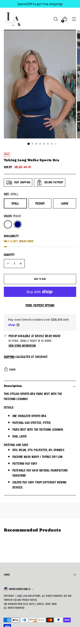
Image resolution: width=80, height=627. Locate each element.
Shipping (9, 357)
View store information (22, 345)
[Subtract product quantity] (8, 263)
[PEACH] (8, 224)
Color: (12, 216)
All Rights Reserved (14, 608)
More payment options (40, 305)
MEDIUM (40, 203)
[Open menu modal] (74, 19)
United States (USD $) (19, 589)
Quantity (9, 254)
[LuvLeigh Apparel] (13, 18)
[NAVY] (18, 224)
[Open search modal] (55, 19)
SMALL (15, 203)
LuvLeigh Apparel (32, 596)
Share (12, 369)
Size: (11, 194)
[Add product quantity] (21, 263)
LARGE (64, 203)
